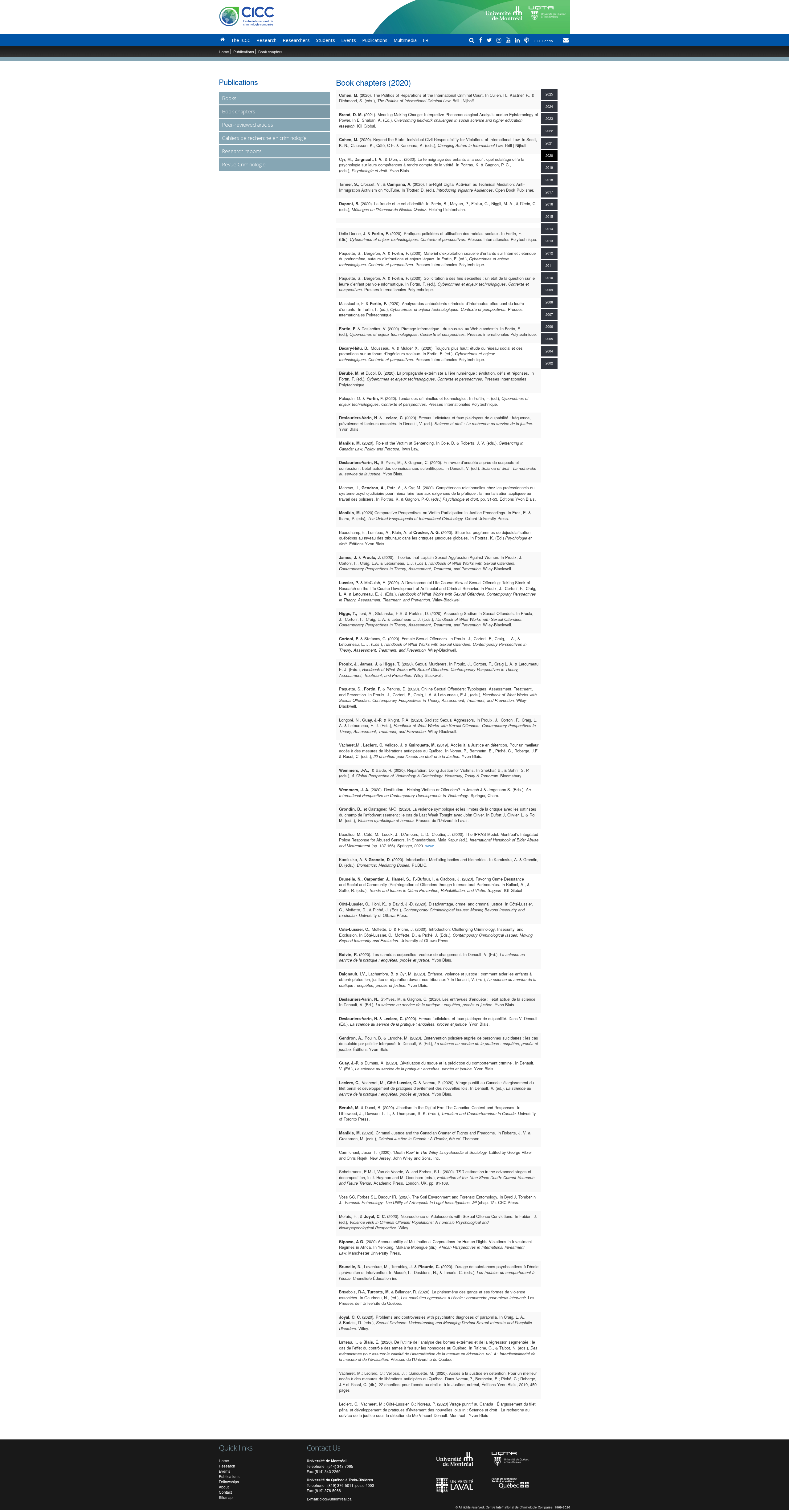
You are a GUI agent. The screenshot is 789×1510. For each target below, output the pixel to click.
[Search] (472, 40)
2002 (549, 362)
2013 (549, 240)
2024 (549, 106)
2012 (549, 252)
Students (325, 40)
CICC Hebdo (543, 41)
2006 (549, 326)
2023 (549, 118)
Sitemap (226, 1497)
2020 (549, 155)
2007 (549, 314)
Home (224, 51)
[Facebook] (481, 40)
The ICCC (240, 40)
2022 (549, 130)
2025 (549, 94)
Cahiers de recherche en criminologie (264, 137)
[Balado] (527, 40)
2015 (549, 216)
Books (229, 98)
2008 (549, 301)
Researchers (296, 40)
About (224, 1486)
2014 (549, 228)
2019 (549, 167)
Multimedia (405, 40)
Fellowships (229, 1481)
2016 (549, 203)
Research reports (242, 151)
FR (425, 40)
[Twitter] (490, 40)
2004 (549, 350)
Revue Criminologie (244, 164)
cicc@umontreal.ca (336, 1498)
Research (266, 40)
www (429, 846)
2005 (549, 338)
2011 (549, 265)
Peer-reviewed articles (247, 124)
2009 (549, 289)
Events (348, 40)
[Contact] (566, 40)
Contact (225, 1492)
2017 (549, 191)
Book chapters (238, 111)
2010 (549, 277)
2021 (549, 142)
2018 (549, 179)
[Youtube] (509, 40)
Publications (374, 40)
